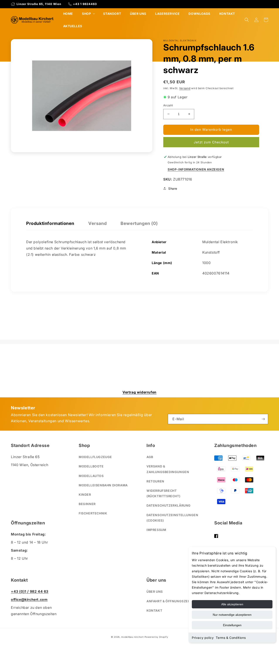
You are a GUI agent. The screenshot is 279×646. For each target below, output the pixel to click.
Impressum (156, 530)
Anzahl (168, 105)
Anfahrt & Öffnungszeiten (171, 601)
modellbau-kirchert (132, 637)
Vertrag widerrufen (139, 392)
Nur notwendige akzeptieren (232, 614)
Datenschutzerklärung (168, 505)
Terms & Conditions (231, 637)
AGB (149, 457)
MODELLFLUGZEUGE (95, 457)
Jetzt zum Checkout (211, 142)
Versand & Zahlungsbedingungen (167, 469)
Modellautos (91, 476)
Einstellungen (232, 625)
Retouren (155, 481)
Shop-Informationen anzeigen (196, 169)
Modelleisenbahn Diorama (103, 485)
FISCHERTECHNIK (93, 513)
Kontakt (154, 610)
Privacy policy (203, 637)
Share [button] (172, 188)
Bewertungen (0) (139, 223)
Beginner (87, 504)
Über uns (154, 591)
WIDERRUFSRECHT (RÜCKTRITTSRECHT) (163, 493)
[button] (88, 13)
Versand (184, 88)
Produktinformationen (50, 223)
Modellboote (91, 466)
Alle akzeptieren (232, 604)
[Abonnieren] (263, 419)
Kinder (85, 494)
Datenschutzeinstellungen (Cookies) (172, 517)
